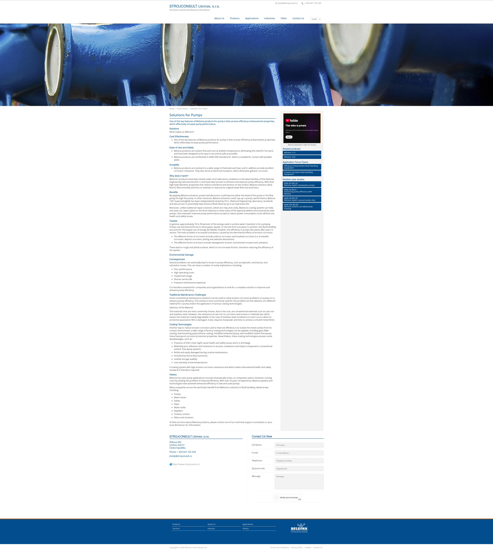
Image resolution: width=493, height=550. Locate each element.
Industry (211, 528)
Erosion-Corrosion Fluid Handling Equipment (298, 173)
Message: (256, 476)
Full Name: (257, 444)
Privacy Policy (297, 547)
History (246, 528)
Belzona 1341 (290, 157)
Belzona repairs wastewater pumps (299, 184)
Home (171, 108)
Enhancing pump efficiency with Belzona (298, 191)
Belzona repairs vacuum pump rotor (299, 199)
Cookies (308, 547)
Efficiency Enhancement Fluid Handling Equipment (301, 167)
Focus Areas (182, 108)
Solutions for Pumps (198, 108)
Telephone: (257, 460)
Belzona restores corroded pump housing (298, 206)
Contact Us (298, 18)
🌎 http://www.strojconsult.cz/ (184, 464)
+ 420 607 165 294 (312, 3)
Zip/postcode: (258, 468)
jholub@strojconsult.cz (288, 3)
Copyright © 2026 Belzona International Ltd (188, 547)
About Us (219, 18)
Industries (269, 18)
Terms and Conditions (279, 547)
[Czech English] (315, 19)
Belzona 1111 (290, 152)
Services (176, 528)
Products (235, 18)
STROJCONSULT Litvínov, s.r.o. (194, 7)
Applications (252, 18)
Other (284, 18)
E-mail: (255, 452)
